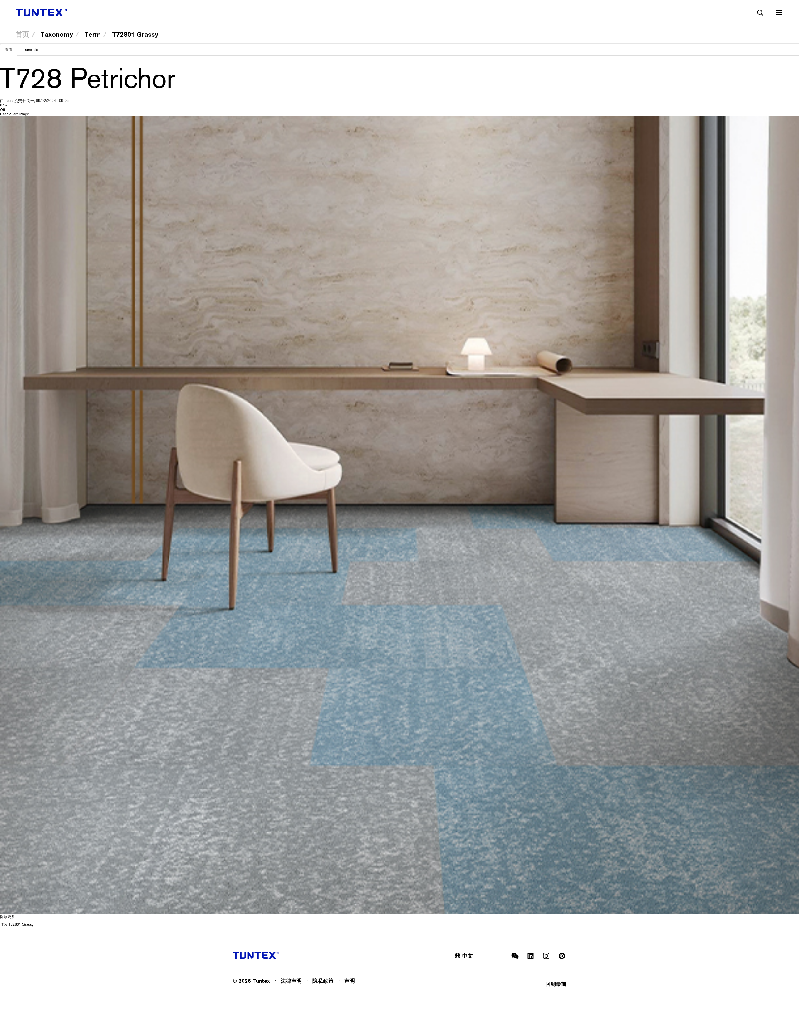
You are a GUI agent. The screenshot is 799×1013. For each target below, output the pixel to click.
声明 (349, 981)
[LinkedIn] (530, 956)
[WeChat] (515, 956)
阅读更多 (7, 916)
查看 (11, 51)
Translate (30, 49)
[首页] (41, 12)
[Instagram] (546, 956)
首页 (22, 34)
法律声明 (291, 981)
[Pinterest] (561, 956)
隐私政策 (323, 981)
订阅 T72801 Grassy (16, 924)
